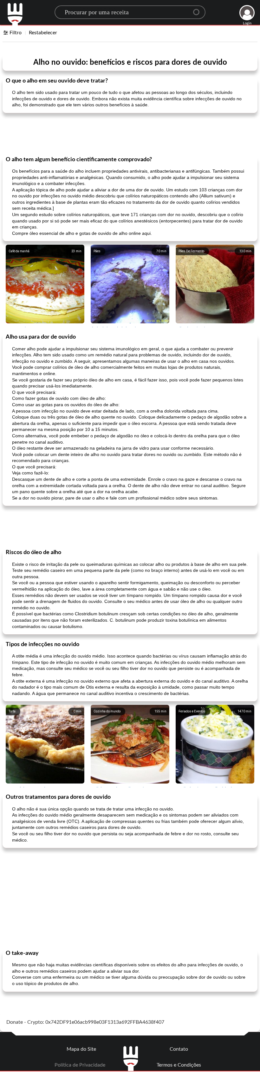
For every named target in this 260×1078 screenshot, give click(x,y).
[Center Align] (198, 9)
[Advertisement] (130, 134)
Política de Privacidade (80, 1065)
